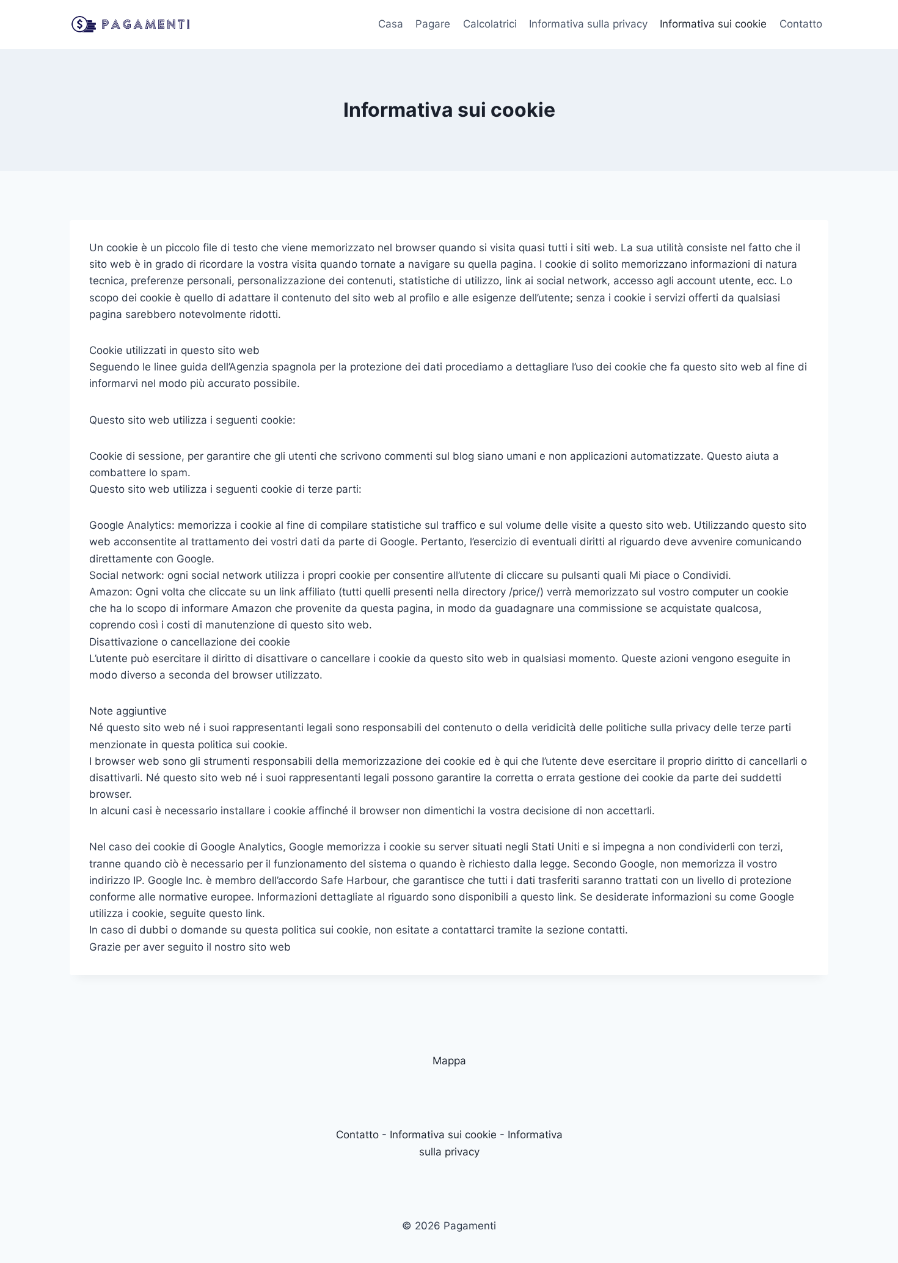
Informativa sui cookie (713, 24)
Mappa (449, 1061)
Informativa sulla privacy (588, 24)
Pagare (432, 24)
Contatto (800, 24)
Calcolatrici (490, 24)
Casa (390, 24)
